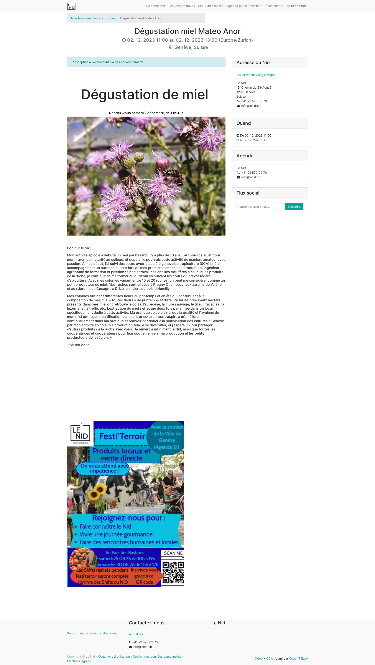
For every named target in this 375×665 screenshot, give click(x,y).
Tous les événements (85, 18)
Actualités (136, 634)
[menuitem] (156, 6)
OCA (269, 658)
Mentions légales (79, 661)
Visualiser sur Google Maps (256, 75)
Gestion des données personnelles (157, 656)
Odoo (259, 658)
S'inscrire (294, 206)
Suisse (110, 18)
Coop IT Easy (298, 658)
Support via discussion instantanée (92, 633)
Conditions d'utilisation (114, 656)
